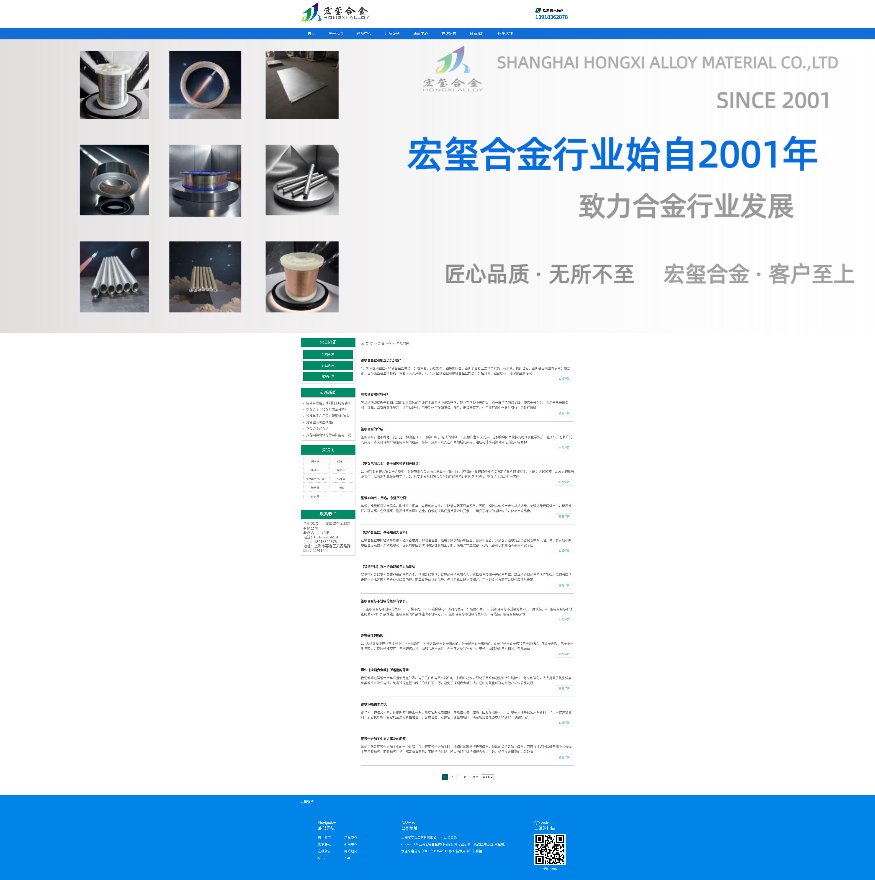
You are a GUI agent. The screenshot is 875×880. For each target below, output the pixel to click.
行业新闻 (328, 365)
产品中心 (364, 34)
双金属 (315, 497)
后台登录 (450, 837)
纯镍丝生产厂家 (315, 479)
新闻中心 (420, 34)
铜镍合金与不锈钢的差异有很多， (385, 601)
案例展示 (324, 844)
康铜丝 (315, 470)
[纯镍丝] (335, 12)
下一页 (462, 777)
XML (347, 858)
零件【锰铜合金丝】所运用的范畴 (385, 670)
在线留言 (449, 34)
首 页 (369, 343)
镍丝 (341, 488)
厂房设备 (392, 34)
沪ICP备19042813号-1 (438, 851)
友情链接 (307, 802)
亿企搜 (477, 851)
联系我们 (477, 34)
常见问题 (328, 376)
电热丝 (341, 470)
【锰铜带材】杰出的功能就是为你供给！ (389, 567)
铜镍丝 (341, 461)
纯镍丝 (341, 479)
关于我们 (336, 34)
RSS (321, 858)
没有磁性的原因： (373, 635)
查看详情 (564, 379)
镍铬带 (315, 461)
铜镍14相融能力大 (374, 704)
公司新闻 (328, 354)
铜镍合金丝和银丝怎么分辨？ (327, 409)
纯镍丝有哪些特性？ (320, 422)
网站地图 (350, 851)
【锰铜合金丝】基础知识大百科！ (385, 532)
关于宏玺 (324, 837)
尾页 (475, 777)
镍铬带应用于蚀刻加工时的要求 (328, 403)
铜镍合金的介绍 (317, 428)
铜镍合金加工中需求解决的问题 (383, 739)
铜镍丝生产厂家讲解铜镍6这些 (328, 416)
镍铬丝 (315, 488)
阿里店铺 (505, 34)
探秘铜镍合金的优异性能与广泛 (328, 435)
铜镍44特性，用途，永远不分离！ (385, 498)
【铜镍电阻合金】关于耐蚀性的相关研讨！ (391, 463)
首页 (311, 34)
